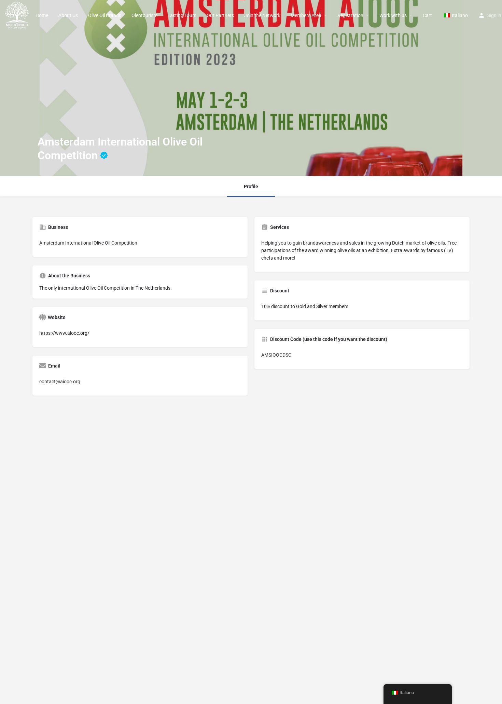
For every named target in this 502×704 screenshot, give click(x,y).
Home (42, 15)
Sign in (494, 15)
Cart (427, 15)
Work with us (393, 15)
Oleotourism (144, 15)
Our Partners (220, 15)
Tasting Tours (182, 15)
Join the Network (262, 15)
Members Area (306, 15)
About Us (68, 15)
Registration (350, 15)
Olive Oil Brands (104, 15)
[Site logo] (17, 14)
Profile (251, 186)
